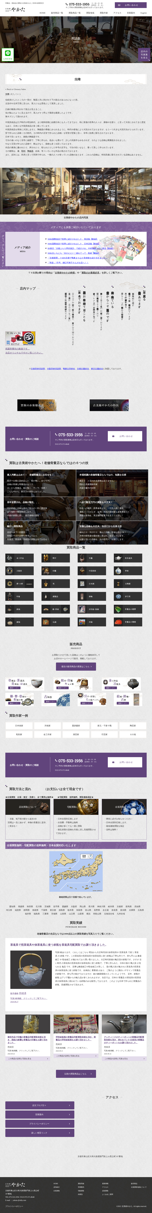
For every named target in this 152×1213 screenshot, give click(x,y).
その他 (133, 734)
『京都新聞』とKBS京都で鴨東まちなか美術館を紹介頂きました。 (78, 258)
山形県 (63, 914)
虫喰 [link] (7, 94)
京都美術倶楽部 (38, 369)
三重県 (46, 914)
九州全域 (121, 914)
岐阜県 (111, 906)
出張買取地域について (139, 1187)
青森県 (21, 906)
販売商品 (134, 1183)
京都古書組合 (83, 369)
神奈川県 (101, 906)
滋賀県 (18, 910)
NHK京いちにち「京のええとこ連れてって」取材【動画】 (74, 253)
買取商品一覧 (75, 13)
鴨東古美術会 (69, 369)
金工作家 (48, 734)
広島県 (141, 910)
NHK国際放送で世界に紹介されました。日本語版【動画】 (74, 244)
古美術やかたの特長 (65, 272)
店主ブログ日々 (39, 1105)
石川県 (39, 906)
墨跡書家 (76, 726)
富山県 (88, 910)
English (144, 13)
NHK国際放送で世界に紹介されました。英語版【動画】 (73, 239)
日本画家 (19, 726)
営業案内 (131, 13)
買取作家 (104, 13)
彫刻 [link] (23, 151)
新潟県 (123, 910)
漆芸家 (76, 734)
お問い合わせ (131, 5)
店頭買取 (105, 1191)
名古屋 (106, 910)
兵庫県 (132, 910)
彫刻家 (19, 734)
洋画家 (48, 726)
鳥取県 (79, 910)
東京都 (53, 910)
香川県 (91, 906)
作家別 (80, 1194)
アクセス (117, 13)
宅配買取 (81, 1191)
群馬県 (129, 906)
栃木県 (71, 910)
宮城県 (54, 914)
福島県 (37, 914)
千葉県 (44, 910)
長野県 (97, 910)
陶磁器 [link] (30, 151)
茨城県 (48, 906)
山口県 (72, 914)
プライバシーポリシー (39, 1124)
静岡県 (27, 910)
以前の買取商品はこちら (75, 1074)
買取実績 (81, 1183)
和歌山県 (97, 914)
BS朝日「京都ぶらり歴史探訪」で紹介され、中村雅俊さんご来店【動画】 (81, 248)
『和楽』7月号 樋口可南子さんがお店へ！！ (68, 263)
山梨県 (81, 914)
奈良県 (114, 910)
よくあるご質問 (107, 1194)
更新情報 (105, 1183)
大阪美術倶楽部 (54, 369)
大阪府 (74, 906)
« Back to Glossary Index (15, 89)
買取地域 (90, 13)
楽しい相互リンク (39, 1133)
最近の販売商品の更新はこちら (75, 666)
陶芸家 (133, 726)
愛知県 (12, 906)
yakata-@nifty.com (19, 1200)
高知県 (137, 906)
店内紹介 (57, 1187)
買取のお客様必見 (90, 272)
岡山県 (83, 906)
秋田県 (30, 906)
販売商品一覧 (57, 13)
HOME (43, 13)
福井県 (28, 914)
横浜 (88, 914)
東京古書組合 (97, 369)
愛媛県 (65, 906)
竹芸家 (104, 734)
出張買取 (57, 1191)
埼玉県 (9, 910)
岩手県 (56, 906)
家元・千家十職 (104, 726)
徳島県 (62, 910)
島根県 (35, 910)
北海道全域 (109, 914)
